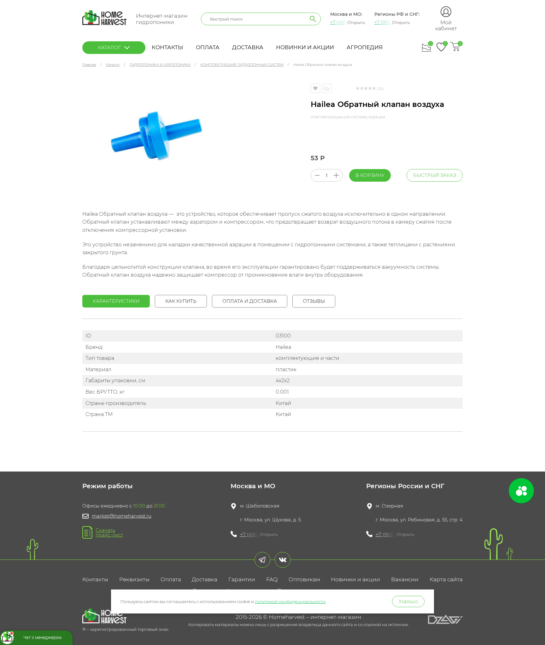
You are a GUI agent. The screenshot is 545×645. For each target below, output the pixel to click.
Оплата (208, 47)
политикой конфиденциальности (290, 601)
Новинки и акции (305, 47)
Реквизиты (134, 579)
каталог (109, 47)
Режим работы (107, 486)
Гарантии (241, 579)
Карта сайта (446, 579)
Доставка (247, 47)
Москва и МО (253, 486)
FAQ (272, 579)
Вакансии (405, 579)
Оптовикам (304, 579)
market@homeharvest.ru (121, 516)
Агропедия (365, 47)
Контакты (167, 47)
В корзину (369, 175)
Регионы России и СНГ (405, 486)
